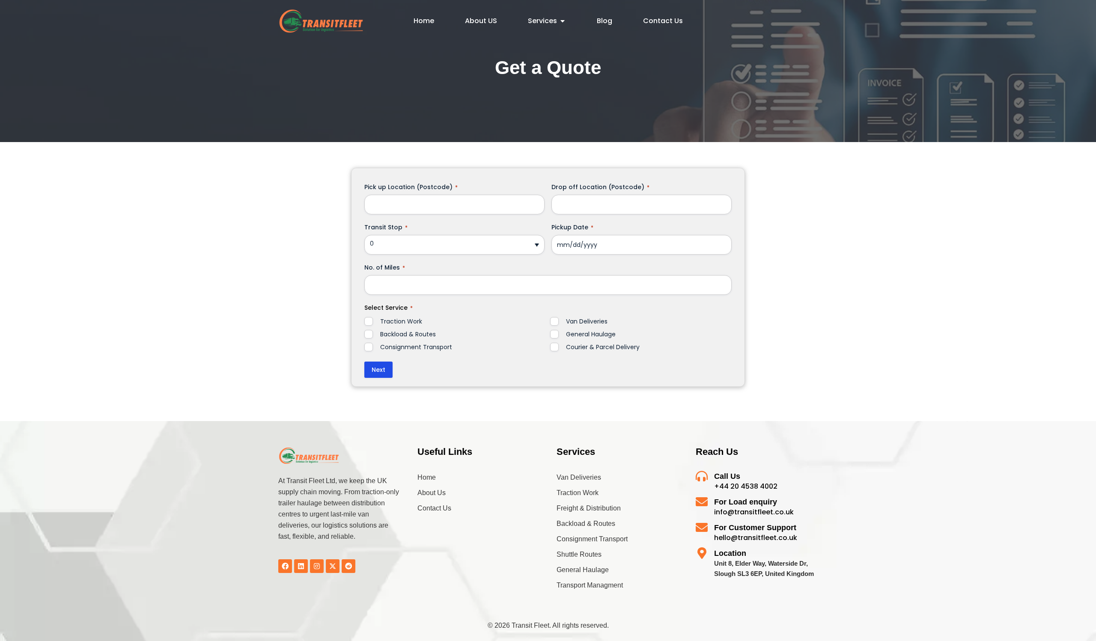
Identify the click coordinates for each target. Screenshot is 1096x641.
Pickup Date (572, 227)
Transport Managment (590, 585)
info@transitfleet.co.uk (754, 512)
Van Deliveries (587, 321)
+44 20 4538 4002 (745, 486)
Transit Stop (386, 227)
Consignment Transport (416, 347)
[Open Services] (562, 21)
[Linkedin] (301, 566)
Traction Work (401, 321)
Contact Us (434, 508)
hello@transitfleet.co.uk (755, 538)
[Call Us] (702, 476)
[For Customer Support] (702, 528)
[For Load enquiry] (702, 502)
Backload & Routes (408, 334)
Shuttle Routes (579, 554)
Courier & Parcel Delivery (603, 347)
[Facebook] (285, 566)
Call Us (727, 476)
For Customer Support (755, 527)
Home (426, 477)
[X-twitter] (333, 566)
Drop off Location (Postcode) (600, 187)
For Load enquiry (745, 502)
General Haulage (591, 334)
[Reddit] (348, 566)
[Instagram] (317, 566)
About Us (431, 492)
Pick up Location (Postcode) (411, 187)
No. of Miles (384, 267)
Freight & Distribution (589, 508)
